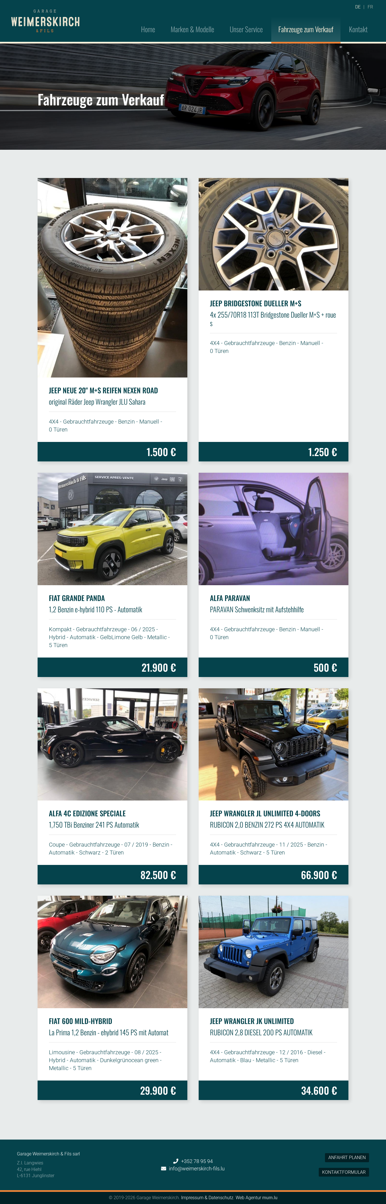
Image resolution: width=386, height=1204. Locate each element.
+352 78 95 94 (197, 1161)
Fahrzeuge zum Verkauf (305, 29)
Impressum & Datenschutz (207, 1197)
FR (370, 7)
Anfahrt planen (347, 1157)
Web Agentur (248, 1197)
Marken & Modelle (192, 29)
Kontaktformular (344, 1172)
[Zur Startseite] (45, 21)
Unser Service (246, 29)
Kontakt (358, 29)
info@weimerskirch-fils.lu (197, 1169)
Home (148, 29)
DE (358, 7)
